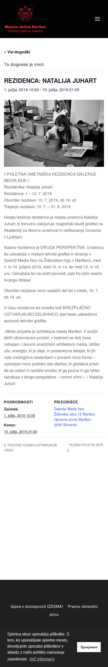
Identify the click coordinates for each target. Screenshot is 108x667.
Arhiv (54, 614)
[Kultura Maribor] (25, 18)
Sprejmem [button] (89, 647)
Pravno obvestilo (83, 606)
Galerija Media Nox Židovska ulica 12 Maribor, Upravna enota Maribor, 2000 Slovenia (75, 416)
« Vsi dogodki (17, 52)
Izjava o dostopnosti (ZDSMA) (37, 606)
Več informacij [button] (42, 659)
